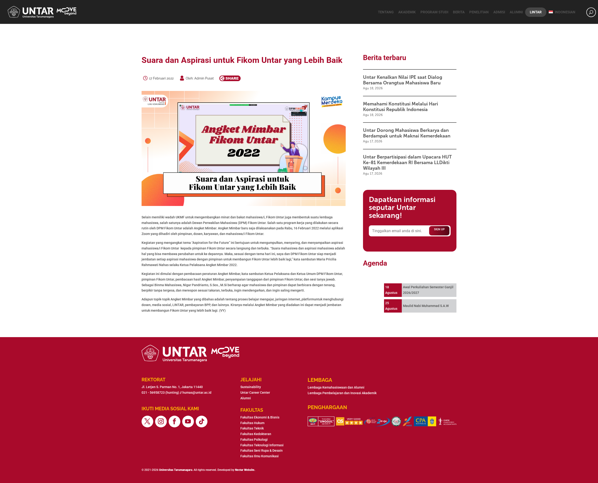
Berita (459, 12)
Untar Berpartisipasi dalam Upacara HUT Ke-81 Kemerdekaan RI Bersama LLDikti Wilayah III (407, 162)
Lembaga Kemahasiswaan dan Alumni (336, 387)
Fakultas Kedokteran (255, 434)
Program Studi (434, 12)
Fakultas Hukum (252, 423)
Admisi (499, 12)
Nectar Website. (245, 470)
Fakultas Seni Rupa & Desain (261, 450)
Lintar (536, 12)
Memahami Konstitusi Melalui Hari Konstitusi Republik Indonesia (400, 106)
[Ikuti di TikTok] (201, 421)
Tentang (386, 12)
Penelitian (479, 12)
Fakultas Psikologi (254, 439)
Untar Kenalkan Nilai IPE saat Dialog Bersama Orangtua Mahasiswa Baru (402, 80)
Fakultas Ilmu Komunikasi (259, 456)
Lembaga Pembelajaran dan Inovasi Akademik (342, 393)
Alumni (516, 12)
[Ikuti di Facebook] (174, 421)
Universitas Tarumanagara (175, 470)
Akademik (407, 12)
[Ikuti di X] (147, 421)
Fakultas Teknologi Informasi (262, 445)
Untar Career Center (255, 392)
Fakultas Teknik (252, 428)
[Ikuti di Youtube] (188, 421)
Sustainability (250, 387)
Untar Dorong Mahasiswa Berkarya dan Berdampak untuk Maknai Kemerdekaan (406, 133)
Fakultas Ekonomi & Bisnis (259, 417)
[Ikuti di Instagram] (161, 421)
